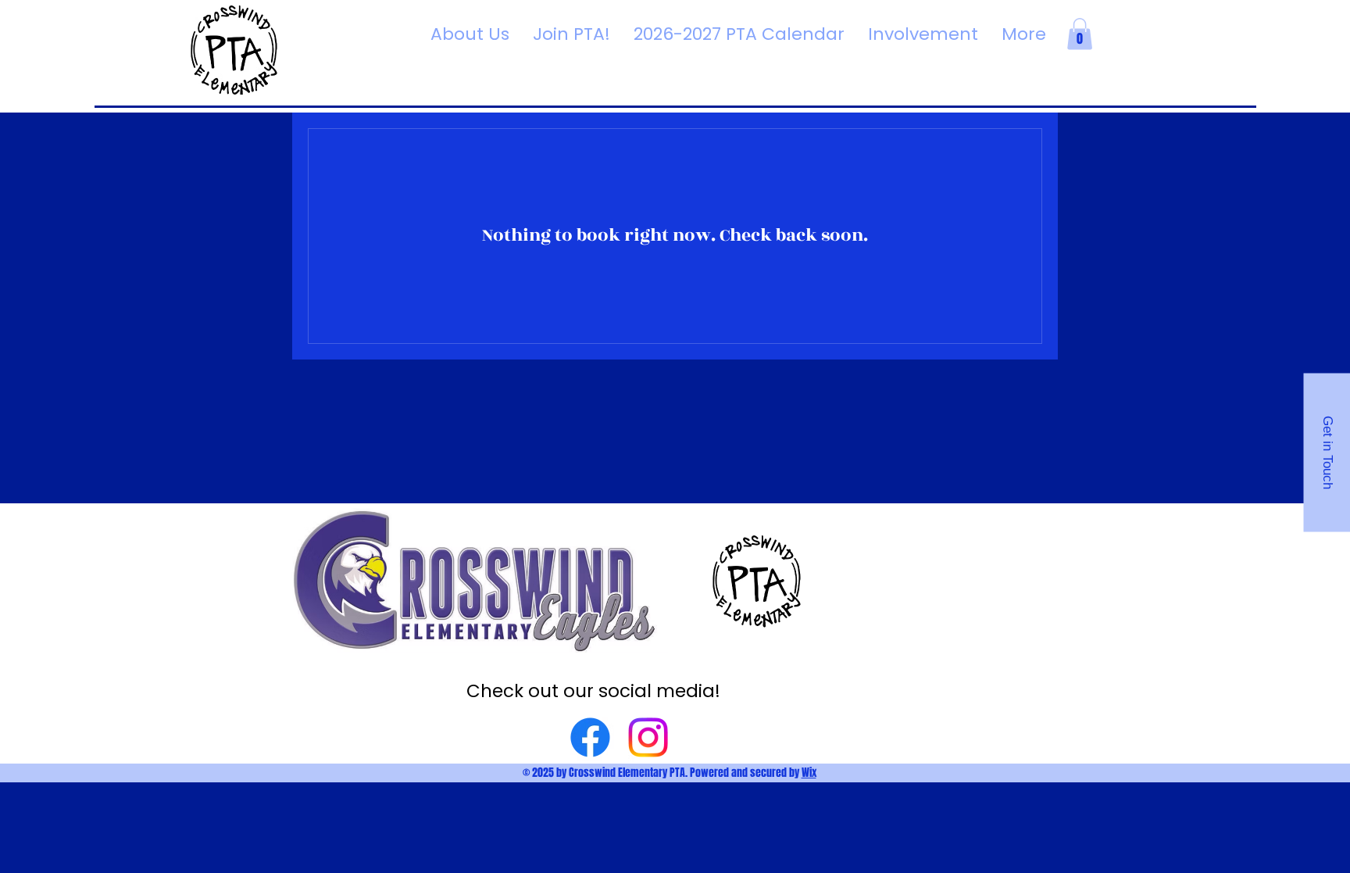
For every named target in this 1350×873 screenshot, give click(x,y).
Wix (809, 772)
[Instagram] (648, 737)
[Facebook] (590, 737)
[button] (1079, 34)
